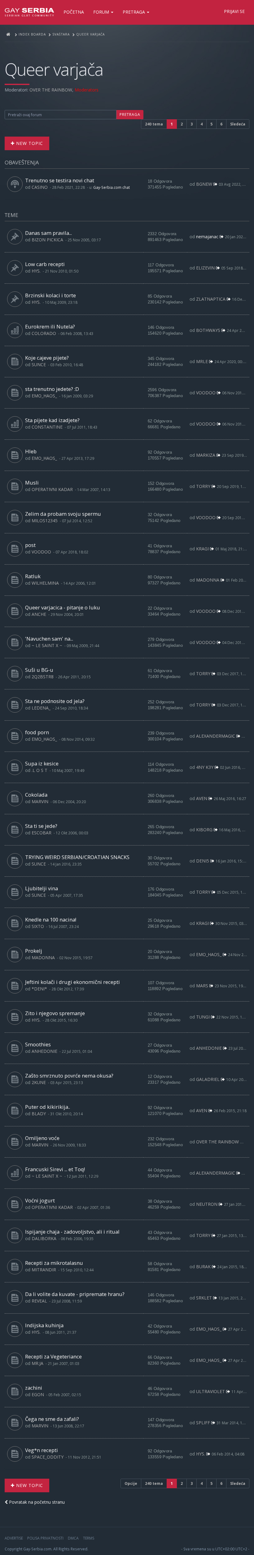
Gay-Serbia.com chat (111, 187)
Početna (74, 12)
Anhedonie (44, 1051)
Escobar (41, 833)
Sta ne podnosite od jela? (55, 701)
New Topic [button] (29, 143)
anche (39, 614)
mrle (202, 361)
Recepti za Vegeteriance (53, 1356)
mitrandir (44, 1270)
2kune (39, 1082)
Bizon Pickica (47, 240)
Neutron (206, 1204)
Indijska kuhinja (44, 1325)
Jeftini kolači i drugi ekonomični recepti (72, 981)
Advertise (14, 1538)
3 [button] (191, 124)
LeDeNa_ (41, 708)
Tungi (203, 1017)
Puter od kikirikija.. (47, 1106)
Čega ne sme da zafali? (52, 1418)
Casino (40, 187)
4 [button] (201, 124)
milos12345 (45, 520)
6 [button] (221, 124)
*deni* (39, 989)
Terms (88, 1538)
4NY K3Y (204, 767)
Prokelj (33, 950)
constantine (47, 427)
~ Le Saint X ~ (47, 645)
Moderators (87, 90)
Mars (202, 986)
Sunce (39, 364)
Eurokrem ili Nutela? (50, 326)
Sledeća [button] (237, 124)
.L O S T (39, 770)
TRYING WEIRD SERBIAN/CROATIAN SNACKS (77, 857)
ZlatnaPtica (211, 299)
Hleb (31, 451)
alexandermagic (215, 736)
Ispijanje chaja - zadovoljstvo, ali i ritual (72, 1231)
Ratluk (33, 576)
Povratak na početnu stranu (36, 1502)
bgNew (204, 184)
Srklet (204, 1298)
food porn (37, 732)
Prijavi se (234, 11)
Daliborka (44, 1238)
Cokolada (36, 794)
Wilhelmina (45, 583)
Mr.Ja (37, 1363)
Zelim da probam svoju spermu (63, 513)
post (30, 545)
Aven (201, 798)
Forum (101, 12)
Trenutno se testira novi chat (59, 180)
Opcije (131, 1483)
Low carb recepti (45, 264)
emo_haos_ (44, 396)
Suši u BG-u (39, 669)
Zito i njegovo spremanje (55, 1013)
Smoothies (38, 1044)
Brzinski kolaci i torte (50, 295)
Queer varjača (54, 69)
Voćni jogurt (40, 1200)
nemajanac (207, 236)
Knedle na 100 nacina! (50, 919)
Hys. (36, 271)
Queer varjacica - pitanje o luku (62, 607)
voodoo (206, 393)
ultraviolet (210, 1391)
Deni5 (202, 861)
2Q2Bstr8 (43, 677)
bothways (208, 330)
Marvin (40, 801)
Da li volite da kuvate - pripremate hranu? (75, 1294)
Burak (203, 1266)
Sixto (38, 926)
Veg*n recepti (41, 1450)
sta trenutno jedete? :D (52, 388)
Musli (32, 482)
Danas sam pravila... (48, 232)
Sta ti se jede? (41, 825)
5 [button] (211, 124)
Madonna (207, 580)
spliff (203, 1423)
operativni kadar (52, 489)
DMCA (73, 1538)
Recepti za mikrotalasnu (54, 1262)
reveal (39, 1301)
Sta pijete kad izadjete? (52, 420)
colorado (44, 333)
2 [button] (182, 124)
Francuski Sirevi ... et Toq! (55, 1169)
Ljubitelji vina (41, 888)
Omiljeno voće (42, 1138)
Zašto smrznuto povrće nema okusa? (69, 1075)
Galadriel (208, 1079)
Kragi (202, 549)
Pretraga (134, 12)
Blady (39, 1113)
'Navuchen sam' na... (49, 638)
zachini (33, 1387)
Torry (203, 486)
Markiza (205, 455)
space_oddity (48, 1457)
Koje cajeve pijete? (47, 357)
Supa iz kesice (42, 763)
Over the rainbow (50, 90)
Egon (38, 1394)
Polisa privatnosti (45, 1538)
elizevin (205, 268)
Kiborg (204, 830)
